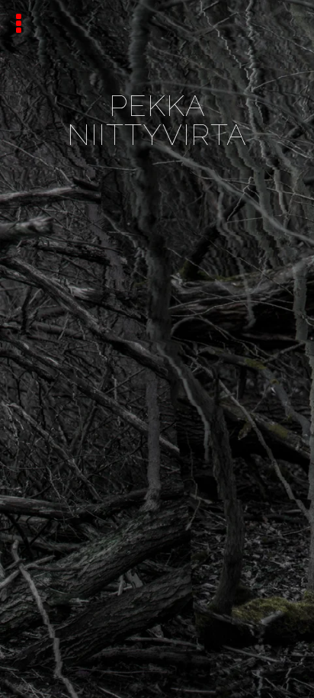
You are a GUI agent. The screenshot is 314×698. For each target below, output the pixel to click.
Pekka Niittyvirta (157, 120)
